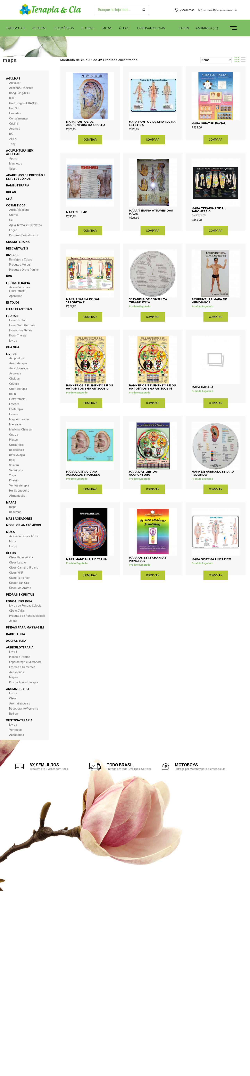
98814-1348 (187, 10)
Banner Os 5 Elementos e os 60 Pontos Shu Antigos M (152, 387)
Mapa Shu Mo (77, 212)
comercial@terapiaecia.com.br (220, 9)
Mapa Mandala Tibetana (86, 559)
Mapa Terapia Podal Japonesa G (208, 210)
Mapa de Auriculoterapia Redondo (213, 473)
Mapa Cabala (202, 387)
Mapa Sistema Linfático (211, 559)
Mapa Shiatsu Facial (209, 123)
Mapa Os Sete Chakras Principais (147, 559)
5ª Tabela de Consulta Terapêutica (148, 301)
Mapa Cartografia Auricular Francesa (83, 473)
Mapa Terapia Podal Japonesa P (83, 300)
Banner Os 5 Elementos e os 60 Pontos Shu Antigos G (89, 387)
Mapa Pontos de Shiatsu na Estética (152, 123)
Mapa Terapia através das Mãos (151, 212)
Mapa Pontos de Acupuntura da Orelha (85, 123)
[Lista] (243, 60)
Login (184, 28)
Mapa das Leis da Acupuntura (143, 473)
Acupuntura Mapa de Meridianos (209, 301)
